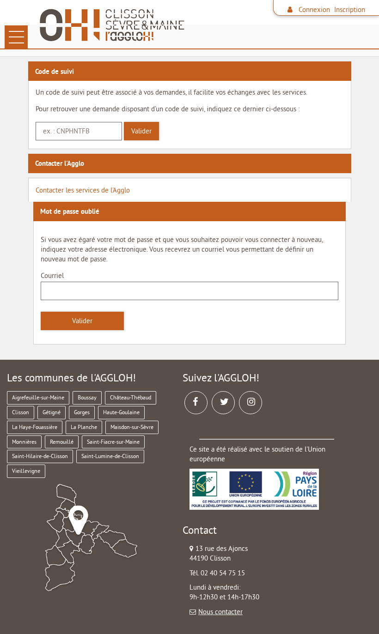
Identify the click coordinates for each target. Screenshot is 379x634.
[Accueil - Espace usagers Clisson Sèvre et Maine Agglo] (205, 25)
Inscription (349, 9)
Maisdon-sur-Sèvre (131, 426)
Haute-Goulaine (121, 412)
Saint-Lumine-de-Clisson (110, 456)
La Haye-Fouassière (34, 426)
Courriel (52, 275)
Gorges (82, 412)
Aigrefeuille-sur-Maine (38, 397)
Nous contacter (220, 611)
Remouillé (61, 441)
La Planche (84, 426)
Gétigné (52, 412)
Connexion (314, 9)
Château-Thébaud (130, 397)
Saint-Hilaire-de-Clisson (40, 456)
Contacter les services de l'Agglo (83, 190)
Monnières (24, 441)
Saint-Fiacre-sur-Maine (113, 441)
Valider (141, 131)
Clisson (20, 412)
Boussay (87, 397)
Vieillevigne (26, 470)
